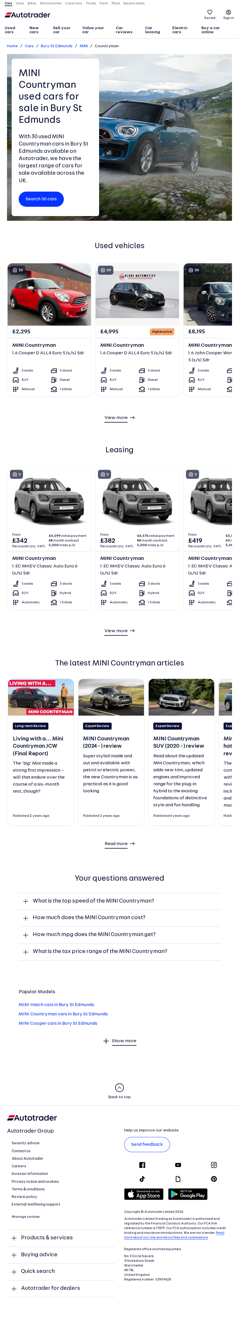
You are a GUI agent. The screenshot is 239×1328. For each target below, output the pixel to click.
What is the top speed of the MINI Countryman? (93, 901)
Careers (19, 1166)
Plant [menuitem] (116, 3)
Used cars (10, 30)
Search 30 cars (41, 199)
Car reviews (124, 30)
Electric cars (179, 30)
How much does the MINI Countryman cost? (89, 918)
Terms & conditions (28, 1189)
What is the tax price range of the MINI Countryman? (100, 951)
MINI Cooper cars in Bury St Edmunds (58, 1023)
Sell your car (62, 30)
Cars (29, 46)
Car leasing (152, 30)
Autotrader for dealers (50, 1288)
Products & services (47, 1238)
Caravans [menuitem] (73, 3)
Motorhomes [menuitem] (51, 3)
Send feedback (147, 1144)
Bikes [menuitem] (32, 3)
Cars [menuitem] (8, 3)
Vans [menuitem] (20, 3)
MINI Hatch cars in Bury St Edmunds (56, 1005)
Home (12, 46)
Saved (209, 18)
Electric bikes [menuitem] (134, 3)
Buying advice (39, 1255)
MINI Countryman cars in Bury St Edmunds (63, 1014)
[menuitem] (14, 30)
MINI (84, 46)
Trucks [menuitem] (91, 3)
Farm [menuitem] (104, 3)
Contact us (21, 1151)
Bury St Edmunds (57, 46)
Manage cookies (26, 1217)
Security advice (26, 1143)
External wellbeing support (36, 1204)
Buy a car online (210, 30)
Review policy (24, 1197)
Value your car (93, 30)
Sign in (228, 18)
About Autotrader (27, 1159)
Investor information (30, 1174)
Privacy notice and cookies (35, 1182)
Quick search (38, 1271)
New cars (34, 30)
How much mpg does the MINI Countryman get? (94, 935)
